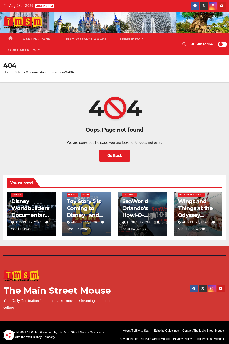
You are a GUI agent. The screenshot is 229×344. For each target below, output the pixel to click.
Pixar (85, 194)
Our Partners (22, 50)
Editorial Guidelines (166, 330)
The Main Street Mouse (57, 290)
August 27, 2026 (28, 222)
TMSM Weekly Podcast (87, 39)
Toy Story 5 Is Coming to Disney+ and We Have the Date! (84, 215)
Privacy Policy (182, 338)
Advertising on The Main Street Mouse (145, 338)
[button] (184, 44)
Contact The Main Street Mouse (203, 330)
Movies (17, 194)
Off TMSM (129, 194)
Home (7, 72)
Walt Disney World (191, 194)
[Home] (10, 38)
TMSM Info (130, 39)
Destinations (37, 39)
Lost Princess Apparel (209, 338)
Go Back (114, 155)
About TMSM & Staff (136, 330)
